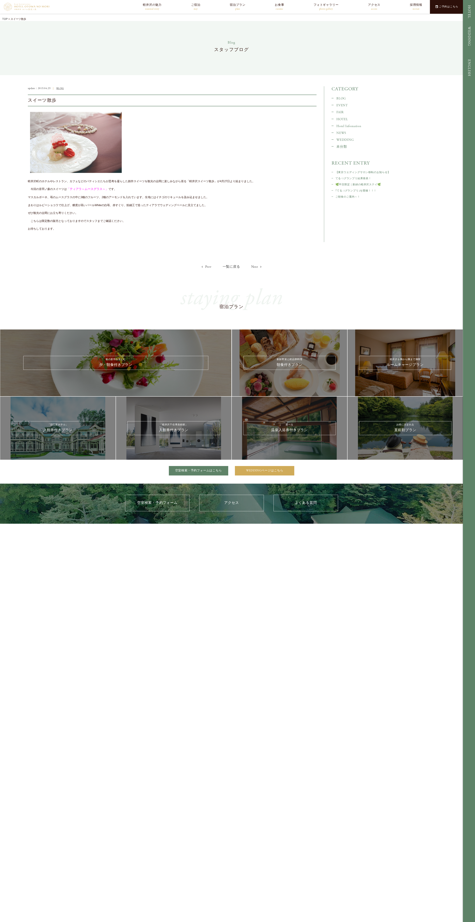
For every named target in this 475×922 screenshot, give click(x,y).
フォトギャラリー (326, 7)
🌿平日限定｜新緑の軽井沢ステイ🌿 (358, 184)
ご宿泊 (195, 7)
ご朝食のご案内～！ (347, 196)
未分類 (341, 147)
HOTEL (469, 12)
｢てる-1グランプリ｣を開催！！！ (355, 190)
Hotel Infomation (348, 126)
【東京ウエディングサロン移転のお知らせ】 (362, 172)
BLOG (60, 88)
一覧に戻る (231, 267)
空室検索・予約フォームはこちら (198, 471)
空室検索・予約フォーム (157, 503)
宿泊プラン (237, 7)
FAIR (340, 112)
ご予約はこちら (448, 6)
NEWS (341, 133)
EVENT (342, 105)
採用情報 (416, 7)
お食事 (279, 7)
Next (255, 267)
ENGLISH (469, 67)
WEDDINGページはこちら (264, 471)
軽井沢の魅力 (152, 7)
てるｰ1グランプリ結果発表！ (353, 178)
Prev (208, 267)
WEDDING (469, 36)
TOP (5, 18)
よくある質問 (306, 503)
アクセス (374, 7)
